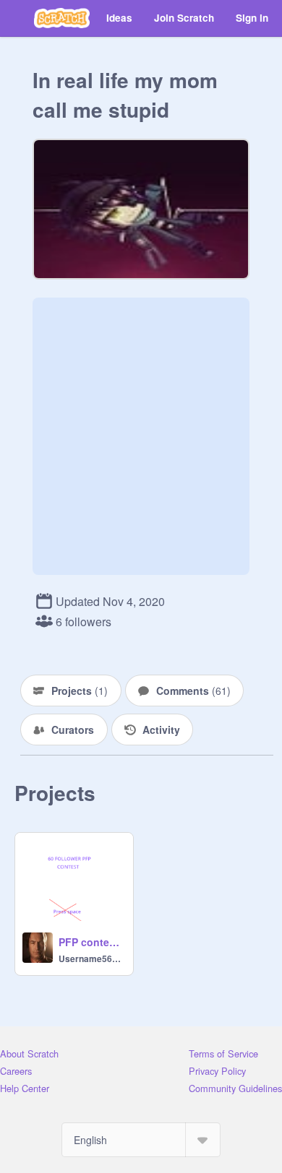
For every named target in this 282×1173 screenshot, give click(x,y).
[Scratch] (62, 18)
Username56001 (91, 958)
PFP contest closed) (91, 942)
